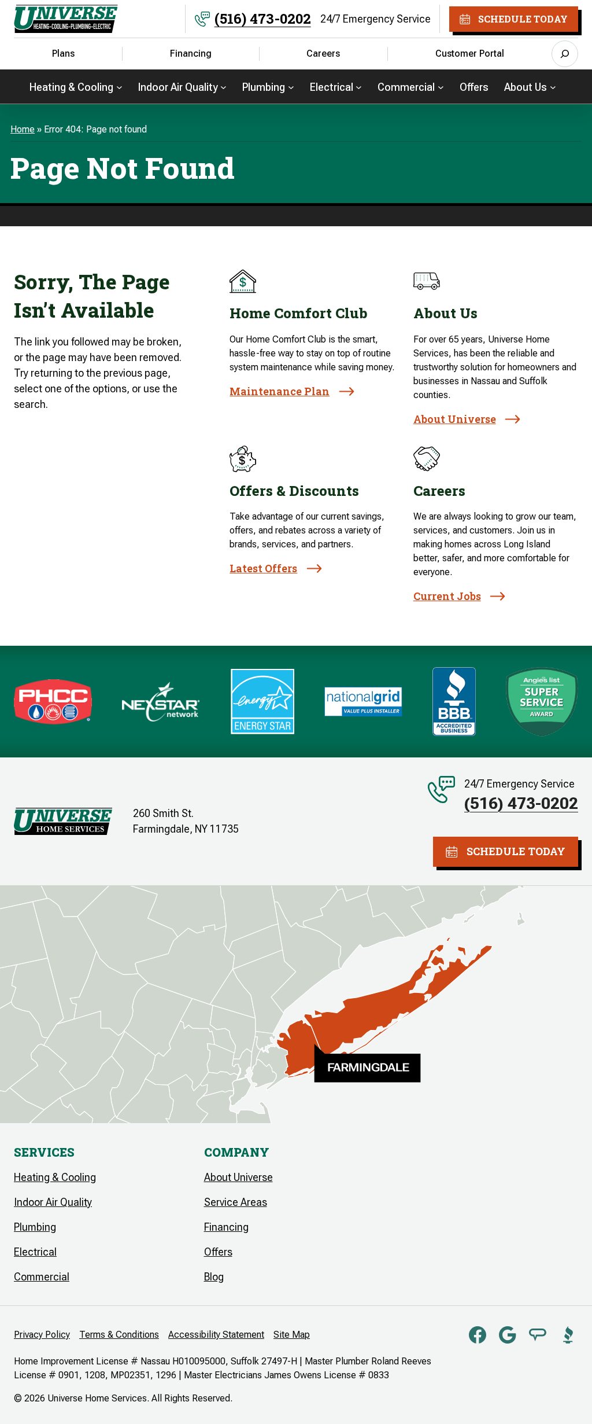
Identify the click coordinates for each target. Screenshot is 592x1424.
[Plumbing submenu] (291, 86)
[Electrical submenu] (359, 86)
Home (22, 129)
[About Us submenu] (553, 86)
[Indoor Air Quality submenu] (223, 86)
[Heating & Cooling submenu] (119, 86)
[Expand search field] (565, 54)
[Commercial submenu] (441, 86)
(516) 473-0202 (262, 18)
